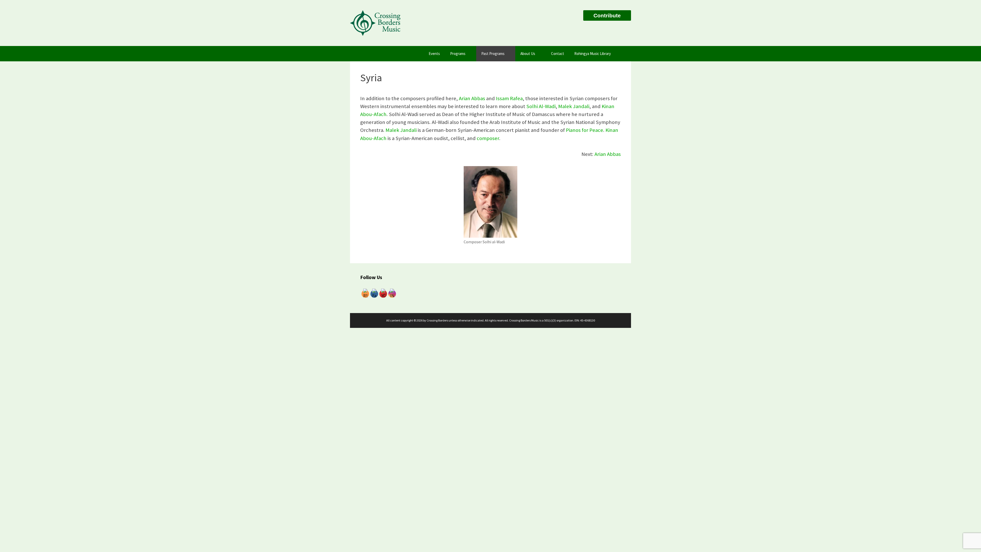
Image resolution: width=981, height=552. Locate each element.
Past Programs (493, 53)
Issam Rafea (509, 98)
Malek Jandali (573, 106)
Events (434, 53)
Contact (557, 53)
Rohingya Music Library (592, 53)
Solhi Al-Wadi (541, 106)
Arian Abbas (472, 98)
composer (488, 138)
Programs (457, 53)
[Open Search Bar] (623, 53)
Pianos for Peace (584, 130)
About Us (527, 53)
